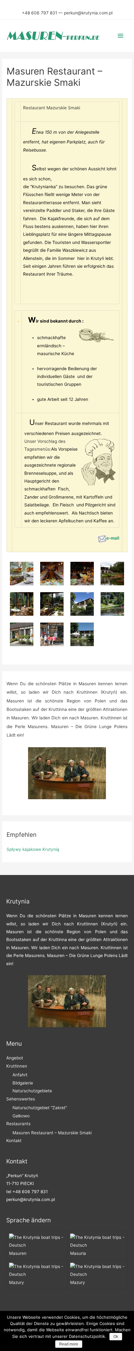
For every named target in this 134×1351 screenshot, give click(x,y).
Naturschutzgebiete (32, 1090)
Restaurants (18, 1123)
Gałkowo (21, 1115)
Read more (68, 1344)
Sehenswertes (20, 1098)
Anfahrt (19, 1074)
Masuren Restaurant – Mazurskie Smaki (52, 1132)
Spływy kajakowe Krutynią (33, 849)
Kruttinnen (16, 1066)
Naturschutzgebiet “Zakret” (39, 1107)
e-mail (112, 538)
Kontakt (14, 1140)
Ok (115, 1336)
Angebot (14, 1057)
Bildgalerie (22, 1082)
